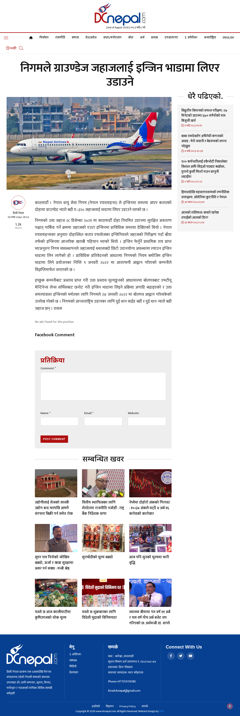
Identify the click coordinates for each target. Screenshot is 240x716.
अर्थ (142, 37)
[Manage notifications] (230, 706)
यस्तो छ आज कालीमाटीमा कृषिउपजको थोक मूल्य (53, 615)
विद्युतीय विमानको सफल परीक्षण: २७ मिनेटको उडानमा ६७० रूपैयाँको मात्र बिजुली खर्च (204, 116)
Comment (48, 368)
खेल (130, 37)
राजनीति (60, 37)
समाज (75, 37)
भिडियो (72, 666)
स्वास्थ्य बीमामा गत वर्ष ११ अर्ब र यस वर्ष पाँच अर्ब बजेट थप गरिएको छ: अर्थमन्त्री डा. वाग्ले (149, 617)
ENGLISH (228, 37)
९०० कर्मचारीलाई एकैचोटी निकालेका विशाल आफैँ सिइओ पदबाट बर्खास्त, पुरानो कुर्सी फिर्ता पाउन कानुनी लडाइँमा (204, 169)
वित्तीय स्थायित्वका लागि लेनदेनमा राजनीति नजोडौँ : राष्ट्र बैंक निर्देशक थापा (103, 508)
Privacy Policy (127, 706)
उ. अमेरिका (191, 37)
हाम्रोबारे (96, 706)
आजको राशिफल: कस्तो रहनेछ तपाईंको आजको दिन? (200, 215)
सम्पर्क (145, 706)
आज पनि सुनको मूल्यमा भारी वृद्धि (149, 560)
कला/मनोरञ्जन (112, 37)
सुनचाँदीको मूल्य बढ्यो (97, 557)
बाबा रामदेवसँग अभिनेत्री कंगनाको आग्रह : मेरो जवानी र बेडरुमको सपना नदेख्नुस (203, 141)
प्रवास (154, 37)
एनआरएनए (171, 37)
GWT (162, 711)
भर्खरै (13, 48)
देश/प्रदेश (91, 37)
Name (45, 413)
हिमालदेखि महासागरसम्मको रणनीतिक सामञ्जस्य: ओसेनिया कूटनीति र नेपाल (205, 194)
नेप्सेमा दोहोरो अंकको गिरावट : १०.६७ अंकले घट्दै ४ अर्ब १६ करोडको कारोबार (149, 508)
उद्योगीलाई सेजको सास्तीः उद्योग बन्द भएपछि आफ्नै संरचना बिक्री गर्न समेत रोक (54, 508)
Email (88, 413)
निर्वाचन (44, 37)
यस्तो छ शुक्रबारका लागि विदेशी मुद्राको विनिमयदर (99, 615)
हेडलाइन (73, 672)
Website (133, 413)
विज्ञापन (110, 706)
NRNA (73, 660)
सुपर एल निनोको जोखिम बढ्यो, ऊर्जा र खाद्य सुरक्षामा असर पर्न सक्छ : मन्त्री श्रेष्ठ (54, 563)
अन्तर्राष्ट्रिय (210, 37)
